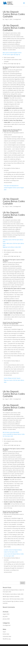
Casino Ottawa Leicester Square (12, 378)
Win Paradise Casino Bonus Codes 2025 (13, 594)
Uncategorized (6, 625)
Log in (4, 631)
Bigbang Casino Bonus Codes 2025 (12, 247)
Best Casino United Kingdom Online (12, 52)
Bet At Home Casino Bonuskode (11, 432)
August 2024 (6, 614)
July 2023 (5, 616)
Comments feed (7, 636)
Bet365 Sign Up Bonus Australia (11, 596)
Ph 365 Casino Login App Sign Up (11, 54)
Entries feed (6, 634)
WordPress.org (6, 639)
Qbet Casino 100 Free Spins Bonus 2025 (13, 599)
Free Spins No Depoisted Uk (11, 185)
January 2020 (6, 619)
